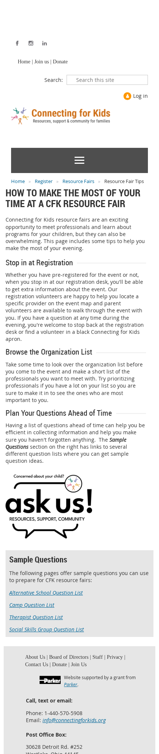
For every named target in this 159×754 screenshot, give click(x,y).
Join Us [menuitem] (75, 667)
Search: (53, 80)
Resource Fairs (78, 182)
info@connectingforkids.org (74, 723)
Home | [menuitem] (24, 62)
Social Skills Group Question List (46, 630)
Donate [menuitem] (58, 62)
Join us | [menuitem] (41, 62)
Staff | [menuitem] (92, 658)
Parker (70, 688)
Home (18, 182)
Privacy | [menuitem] (107, 658)
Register (44, 182)
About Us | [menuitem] (35, 658)
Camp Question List (31, 605)
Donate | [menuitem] (58, 667)
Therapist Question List (36, 618)
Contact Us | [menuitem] (37, 667)
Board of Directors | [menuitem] (66, 658)
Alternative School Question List (46, 593)
